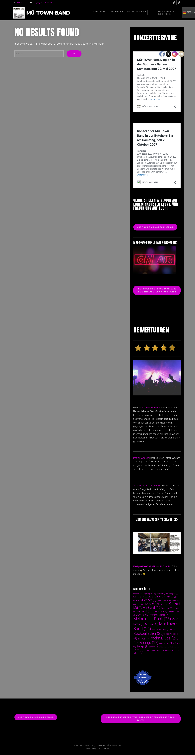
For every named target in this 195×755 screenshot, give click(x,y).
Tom (138, 650)
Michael (151, 624)
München (156, 629)
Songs (142, 646)
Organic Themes (103, 748)
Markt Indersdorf (161, 615)
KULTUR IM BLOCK (151, 407)
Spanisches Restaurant (170, 647)
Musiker (116, 11)
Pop (173, 629)
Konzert (152, 604)
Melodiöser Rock (152, 618)
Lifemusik (167, 608)
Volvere (137, 653)
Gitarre (137, 600)
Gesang (173, 597)
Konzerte (99, 11)
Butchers (137, 597)
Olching (166, 629)
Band (136, 594)
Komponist (138, 604)
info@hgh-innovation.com (43, 2)
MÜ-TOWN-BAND (48, 13)
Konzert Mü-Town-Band (156, 606)
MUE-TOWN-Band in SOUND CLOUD (36, 717)
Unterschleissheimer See (154, 650)
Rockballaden (148, 633)
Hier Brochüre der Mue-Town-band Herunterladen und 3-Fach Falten (140, 718)
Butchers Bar (148, 597)
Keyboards (174, 600)
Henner (149, 600)
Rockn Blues (164, 638)
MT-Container (135, 11)
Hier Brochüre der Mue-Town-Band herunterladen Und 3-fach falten (156, 290)
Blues (160, 593)
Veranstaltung (171, 650)
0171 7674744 (21, 2)
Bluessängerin (171, 594)
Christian (162, 596)
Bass (143, 594)
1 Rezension (155, 485)
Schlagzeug (164, 643)
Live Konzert (159, 611)
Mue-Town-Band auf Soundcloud (155, 227)
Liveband (143, 611)
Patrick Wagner (141, 458)
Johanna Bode (140, 485)
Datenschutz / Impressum (165, 12)
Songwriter (155, 647)
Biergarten (151, 594)
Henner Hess (162, 600)
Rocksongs (145, 642)
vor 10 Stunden (163, 566)
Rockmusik (143, 639)
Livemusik (144, 614)
